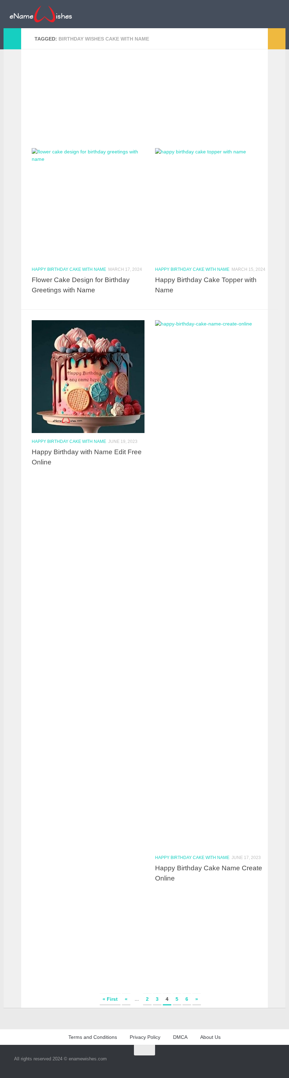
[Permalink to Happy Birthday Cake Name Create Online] (211, 584)
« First (110, 999)
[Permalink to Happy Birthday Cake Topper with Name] (211, 204)
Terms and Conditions (92, 1037)
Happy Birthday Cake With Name (69, 269)
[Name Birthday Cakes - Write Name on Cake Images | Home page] (41, 14)
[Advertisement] (150, 98)
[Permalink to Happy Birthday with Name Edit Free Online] (88, 376)
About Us (210, 1037)
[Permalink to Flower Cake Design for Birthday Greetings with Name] (88, 204)
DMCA (180, 1037)
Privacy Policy (145, 1037)
